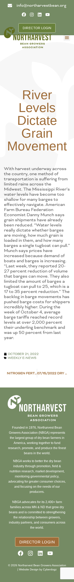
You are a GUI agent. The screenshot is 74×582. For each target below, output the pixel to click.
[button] (67, 37)
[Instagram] (33, 15)
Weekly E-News (22, 358)
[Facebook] (25, 15)
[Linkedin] (40, 15)
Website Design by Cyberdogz (38, 569)
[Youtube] (48, 15)
